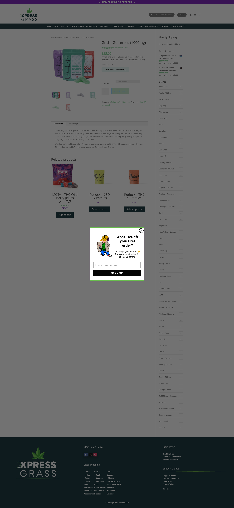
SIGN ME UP (117, 273)
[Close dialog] (141, 230)
